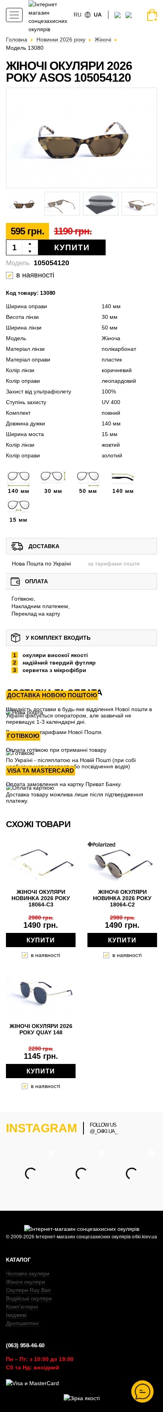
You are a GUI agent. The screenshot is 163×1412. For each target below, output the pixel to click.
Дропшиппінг (22, 1323)
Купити (72, 247)
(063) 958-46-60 (25, 1345)
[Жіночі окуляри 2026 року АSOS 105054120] (81, 138)
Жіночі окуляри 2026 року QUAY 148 (40, 1029)
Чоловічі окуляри (27, 1273)
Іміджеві (16, 1315)
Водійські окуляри (29, 1298)
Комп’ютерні (22, 1306)
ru (78, 14)
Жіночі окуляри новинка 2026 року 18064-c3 (40, 898)
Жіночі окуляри (25, 1282)
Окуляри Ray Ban (28, 1290)
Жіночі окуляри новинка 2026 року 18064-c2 (122, 898)
